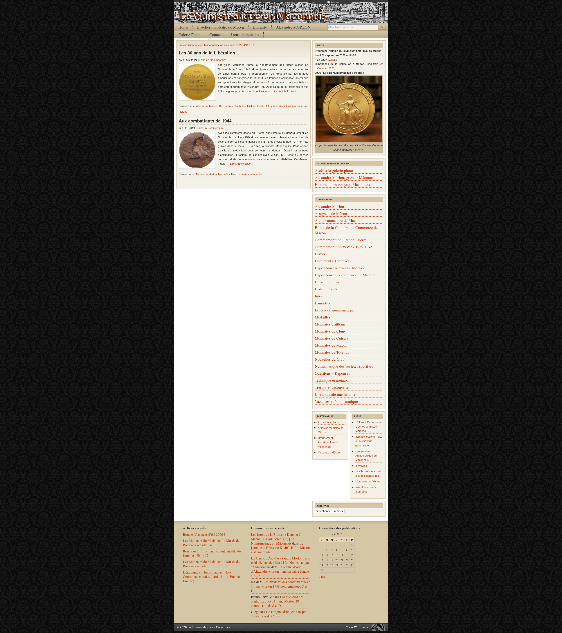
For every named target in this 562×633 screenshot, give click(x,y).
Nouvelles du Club (329, 359)
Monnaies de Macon (331, 345)
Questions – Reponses (332, 373)
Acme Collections (328, 422)
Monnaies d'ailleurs (330, 324)
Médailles (279, 106)
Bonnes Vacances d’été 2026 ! (204, 534)
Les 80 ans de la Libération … (210, 52)
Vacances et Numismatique (336, 401)
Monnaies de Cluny (330, 331)
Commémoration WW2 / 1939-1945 (344, 246)
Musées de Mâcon (329, 452)
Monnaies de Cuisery (332, 338)
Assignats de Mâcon (331, 213)
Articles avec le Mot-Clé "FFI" (237, 45)
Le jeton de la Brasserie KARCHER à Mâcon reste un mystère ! (280, 547)
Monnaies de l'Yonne (367, 481)
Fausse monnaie (327, 281)
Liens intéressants (245, 34)
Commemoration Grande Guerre (340, 239)
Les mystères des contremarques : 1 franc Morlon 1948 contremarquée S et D (280, 586)
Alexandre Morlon (207, 106)
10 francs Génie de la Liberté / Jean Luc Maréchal (368, 426)
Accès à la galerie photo (334, 170)
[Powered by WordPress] (379, 627)
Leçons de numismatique (335, 310)
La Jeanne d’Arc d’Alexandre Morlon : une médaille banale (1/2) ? (280, 571)
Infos (269, 106)
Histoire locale (256, 106)
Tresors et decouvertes (332, 387)
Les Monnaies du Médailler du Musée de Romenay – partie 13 (211, 563)
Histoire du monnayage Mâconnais (342, 184)
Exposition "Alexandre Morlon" (340, 267)
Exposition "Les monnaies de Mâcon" (345, 274)
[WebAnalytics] (0, 630)
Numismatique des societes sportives (344, 366)
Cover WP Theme (357, 627)
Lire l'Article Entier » (284, 91)
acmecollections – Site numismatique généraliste (368, 441)
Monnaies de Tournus (332, 352)
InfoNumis (361, 465)
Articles (334, 2)
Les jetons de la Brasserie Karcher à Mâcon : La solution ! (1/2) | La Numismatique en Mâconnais (276, 538)
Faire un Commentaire (212, 60)
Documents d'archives (232, 106)
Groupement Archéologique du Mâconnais (328, 442)
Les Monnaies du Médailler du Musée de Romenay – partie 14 (211, 542)
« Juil (322, 576)
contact (332, 59)
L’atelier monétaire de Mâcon (220, 27)
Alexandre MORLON (293, 27)
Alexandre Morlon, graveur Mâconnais (345, 177)
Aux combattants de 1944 (205, 120)
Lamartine (323, 303)
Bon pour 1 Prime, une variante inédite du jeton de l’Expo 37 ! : (212, 553)
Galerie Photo (189, 34)
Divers (320, 253)
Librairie (260, 27)
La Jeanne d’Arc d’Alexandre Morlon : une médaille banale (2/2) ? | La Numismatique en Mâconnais (280, 562)
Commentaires (335, 6)
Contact (215, 34)
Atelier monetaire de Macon (337, 220)
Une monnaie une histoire (246, 174)
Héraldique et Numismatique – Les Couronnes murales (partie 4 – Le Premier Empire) (212, 576)
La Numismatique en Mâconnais (198, 45)
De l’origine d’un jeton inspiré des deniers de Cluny (279, 613)
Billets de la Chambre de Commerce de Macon (346, 230)
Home (183, 27)
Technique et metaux (331, 380)
